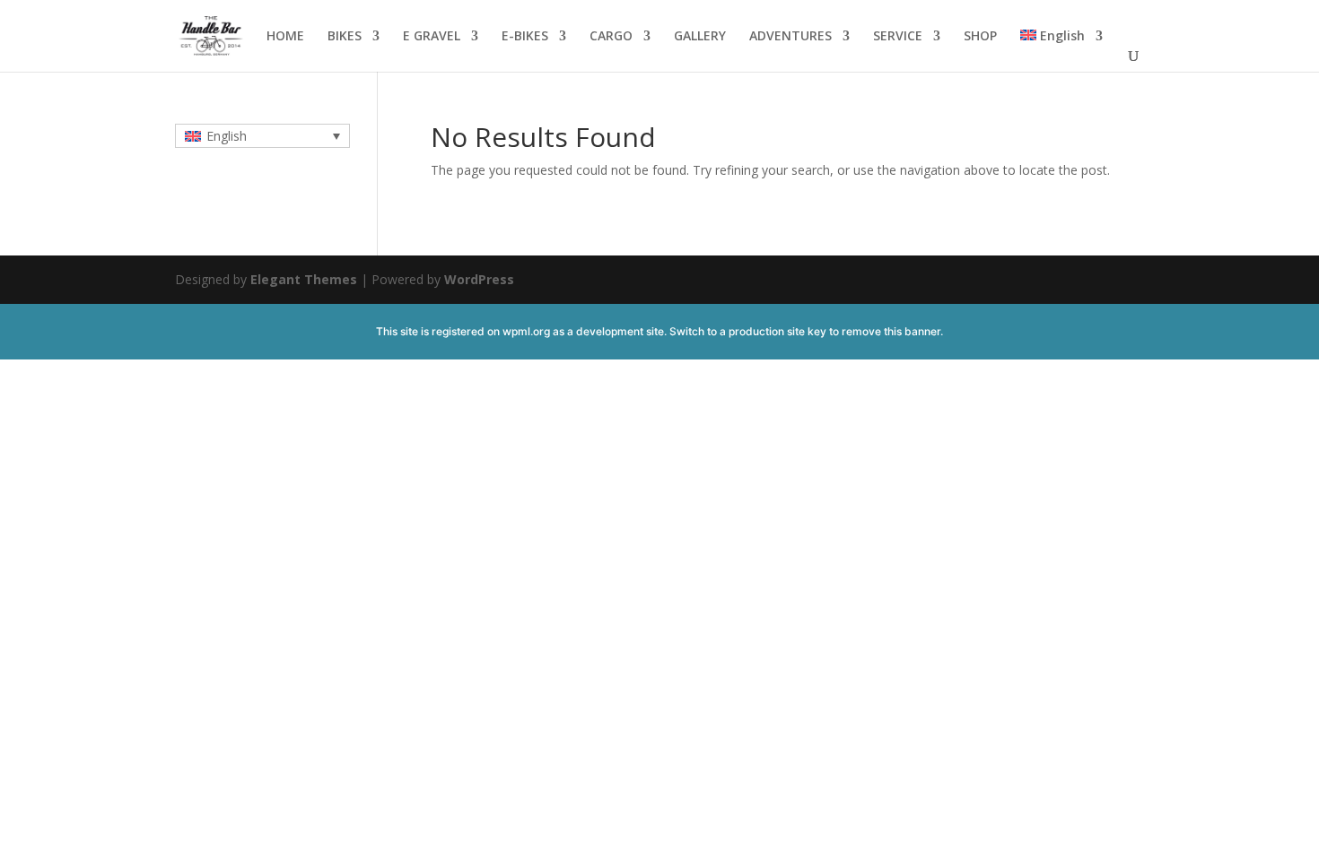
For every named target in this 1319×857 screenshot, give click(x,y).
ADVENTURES (790, 37)
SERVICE (897, 37)
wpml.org (526, 331)
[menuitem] (1061, 51)
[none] (262, 136)
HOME (285, 37)
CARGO (611, 37)
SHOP (980, 37)
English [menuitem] (226, 135)
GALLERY (700, 37)
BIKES (345, 37)
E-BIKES (525, 37)
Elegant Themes (303, 279)
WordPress (479, 279)
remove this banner (891, 331)
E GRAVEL (431, 37)
